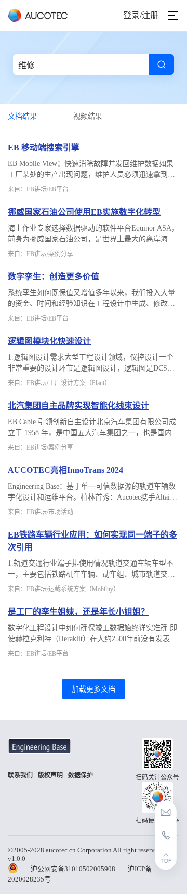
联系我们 (20, 775)
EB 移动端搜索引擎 (43, 147)
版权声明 (50, 775)
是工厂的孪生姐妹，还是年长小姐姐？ (78, 611)
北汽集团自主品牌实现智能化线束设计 (78, 405)
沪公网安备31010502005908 (73, 869)
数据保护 (80, 775)
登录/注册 (140, 15)
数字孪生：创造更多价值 (53, 276)
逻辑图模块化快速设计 (49, 341)
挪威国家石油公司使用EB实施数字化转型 (84, 212)
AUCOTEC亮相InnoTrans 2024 (65, 470)
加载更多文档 (93, 689)
